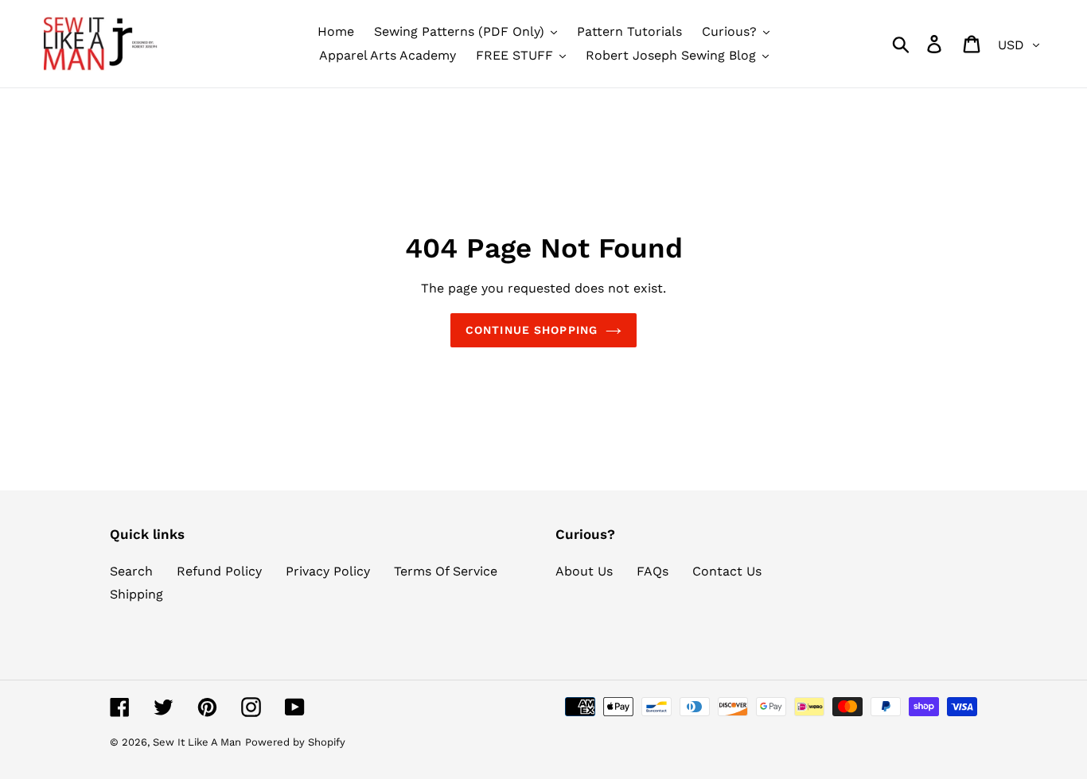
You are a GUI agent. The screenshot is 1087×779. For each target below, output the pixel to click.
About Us (584, 571)
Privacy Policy (328, 571)
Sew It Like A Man (197, 742)
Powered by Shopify (295, 742)
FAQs (652, 571)
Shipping (136, 594)
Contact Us (727, 571)
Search (131, 571)
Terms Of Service (445, 571)
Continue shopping (532, 330)
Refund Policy (219, 571)
